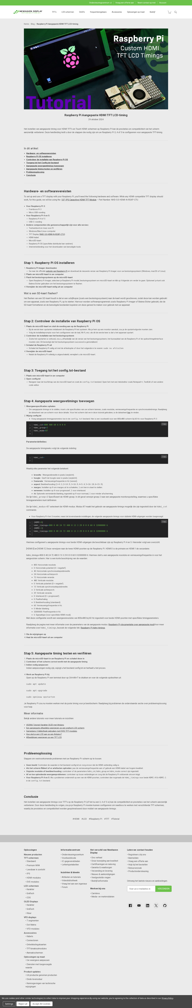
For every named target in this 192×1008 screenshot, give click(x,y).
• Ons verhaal (96, 857)
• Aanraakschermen (34, 953)
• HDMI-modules (33, 878)
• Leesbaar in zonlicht (35, 869)
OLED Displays (31, 901)
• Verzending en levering (101, 871)
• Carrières (95, 893)
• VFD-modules (32, 929)
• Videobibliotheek (69, 880)
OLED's (82, 12)
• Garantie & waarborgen (101, 867)
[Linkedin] (147, 905)
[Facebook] (130, 905)
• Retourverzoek (134, 868)
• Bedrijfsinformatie (99, 881)
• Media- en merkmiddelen (102, 896)
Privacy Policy (167, 998)
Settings (9, 1003)
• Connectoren (31, 940)
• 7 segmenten (32, 920)
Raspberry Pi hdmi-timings (93, 628)
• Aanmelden (132, 858)
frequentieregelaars (98, 12)
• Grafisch (29, 893)
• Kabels (29, 936)
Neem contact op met (147, 3)
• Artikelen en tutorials (71, 877)
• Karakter (29, 889)
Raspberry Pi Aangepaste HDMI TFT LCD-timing (96, 115)
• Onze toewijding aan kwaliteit (104, 861)
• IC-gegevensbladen (70, 861)
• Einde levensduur (33, 979)
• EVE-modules (32, 882)
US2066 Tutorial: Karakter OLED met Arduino (45, 725)
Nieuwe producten (33, 854)
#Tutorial (115, 819)
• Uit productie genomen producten (41, 975)
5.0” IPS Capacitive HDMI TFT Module (79, 200)
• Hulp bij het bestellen (137, 864)
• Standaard (30, 861)
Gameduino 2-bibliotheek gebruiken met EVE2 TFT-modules (51, 731)
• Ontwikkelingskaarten (35, 944)
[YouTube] (139, 905)
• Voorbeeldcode (68, 858)
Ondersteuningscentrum (99, 3)
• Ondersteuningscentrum (72, 854)
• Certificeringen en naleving (103, 864)
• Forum (64, 887)
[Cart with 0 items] (169, 12)
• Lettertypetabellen (70, 864)
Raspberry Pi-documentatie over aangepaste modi (131, 624)
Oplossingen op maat (136, 12)
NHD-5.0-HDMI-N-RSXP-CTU (52, 234)
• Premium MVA (32, 865)
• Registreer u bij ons (136, 854)
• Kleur (28, 913)
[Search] (175, 12)
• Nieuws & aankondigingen (102, 874)
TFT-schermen (31, 858)
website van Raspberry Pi (56, 271)
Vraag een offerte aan (124, 3)
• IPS (27, 873)
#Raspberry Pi (95, 819)
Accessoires (117, 12)
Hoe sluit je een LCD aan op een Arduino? (44, 734)
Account (162, 3)
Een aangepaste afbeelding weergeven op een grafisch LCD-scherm (55, 728)
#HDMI (76, 819)
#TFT (106, 819)
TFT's (54, 12)
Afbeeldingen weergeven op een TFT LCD (44, 737)
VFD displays (30, 917)
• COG (28, 897)
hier (128, 412)
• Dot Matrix (30, 925)
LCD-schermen (68, 12)
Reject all (23, 1003)
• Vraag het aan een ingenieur (74, 884)
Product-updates (32, 972)
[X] (156, 905)
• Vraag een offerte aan (137, 861)
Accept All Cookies (41, 1003)
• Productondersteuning (138, 871)
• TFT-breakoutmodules (36, 948)
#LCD (84, 819)
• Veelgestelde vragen (100, 877)
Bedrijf (152, 12)
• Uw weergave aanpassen (37, 960)
